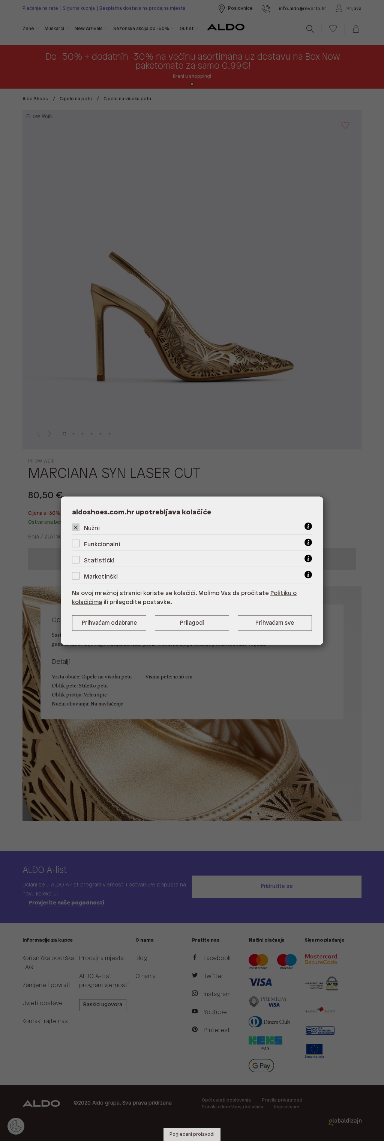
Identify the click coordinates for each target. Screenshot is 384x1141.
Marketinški (101, 576)
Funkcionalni (102, 544)
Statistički (99, 560)
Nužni (92, 528)
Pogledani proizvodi (192, 1134)
